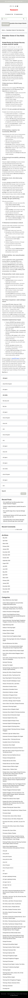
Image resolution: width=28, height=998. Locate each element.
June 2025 (5, 569)
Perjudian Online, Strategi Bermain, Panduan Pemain (14, 810)
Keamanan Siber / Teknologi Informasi (11, 739)
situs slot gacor (6, 434)
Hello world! (19, 529)
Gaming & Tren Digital (8, 665)
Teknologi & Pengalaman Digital (10, 955)
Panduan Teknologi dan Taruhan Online (11, 807)
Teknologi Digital (6, 970)
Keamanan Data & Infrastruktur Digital (11, 715)
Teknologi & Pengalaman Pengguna (11, 958)
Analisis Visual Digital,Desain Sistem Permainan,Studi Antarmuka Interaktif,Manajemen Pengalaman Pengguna (14, 616)
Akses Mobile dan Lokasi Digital (10, 600)
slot (4, 429)
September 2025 (6, 560)
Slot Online (5, 887)
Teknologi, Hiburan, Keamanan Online (11, 982)
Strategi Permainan (7, 941)
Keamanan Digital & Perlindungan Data (11, 723)
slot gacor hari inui (7, 885)
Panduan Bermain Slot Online (9, 760)
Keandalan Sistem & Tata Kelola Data (11, 742)
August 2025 (5, 563)
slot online (5, 468)
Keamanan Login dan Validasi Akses (11, 733)
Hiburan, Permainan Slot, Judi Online (11, 683)
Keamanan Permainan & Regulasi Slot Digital (13, 736)
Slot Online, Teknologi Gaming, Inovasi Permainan (14, 921)
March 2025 (5, 577)
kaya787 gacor (15, 358)
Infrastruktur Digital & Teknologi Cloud (11, 698)
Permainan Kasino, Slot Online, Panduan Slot (13, 818)
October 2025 (6, 557)
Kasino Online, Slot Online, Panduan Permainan (13, 703)
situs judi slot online (7, 859)
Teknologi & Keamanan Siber (9, 950)
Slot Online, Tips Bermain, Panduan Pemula (12, 924)
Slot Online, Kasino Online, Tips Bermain (12, 903)
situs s (4, 417)
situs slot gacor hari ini (8, 867)
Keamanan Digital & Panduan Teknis (11, 720)
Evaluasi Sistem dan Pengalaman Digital (12, 636)
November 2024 (6, 589)
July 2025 (5, 566)
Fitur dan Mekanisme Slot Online (10, 643)
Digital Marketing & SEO (8, 624)
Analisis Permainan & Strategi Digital (11, 611)
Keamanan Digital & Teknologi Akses (11, 726)
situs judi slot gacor (7, 856)
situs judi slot (6, 853)
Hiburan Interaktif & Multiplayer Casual (11, 680)
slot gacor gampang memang (9, 876)
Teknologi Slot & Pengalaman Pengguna (12, 980)
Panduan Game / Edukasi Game (10, 769)
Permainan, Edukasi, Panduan (9, 833)
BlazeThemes (15, 995)
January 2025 (6, 583)
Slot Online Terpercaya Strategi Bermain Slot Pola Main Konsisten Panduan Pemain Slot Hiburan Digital (14, 892)
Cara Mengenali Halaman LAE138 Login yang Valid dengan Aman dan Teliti (12, 1)
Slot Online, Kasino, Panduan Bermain (11, 906)
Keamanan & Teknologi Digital (9, 706)
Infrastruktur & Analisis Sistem (10, 686)
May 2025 (5, 572)
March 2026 (5, 543)
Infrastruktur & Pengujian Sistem (10, 695)
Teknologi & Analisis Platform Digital (11, 947)
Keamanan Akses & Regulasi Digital (11, 709)
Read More (4, 372)
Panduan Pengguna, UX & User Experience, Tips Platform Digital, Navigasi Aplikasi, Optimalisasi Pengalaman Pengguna (13, 794)
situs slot (5, 423)
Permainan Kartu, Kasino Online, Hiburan (12, 816)
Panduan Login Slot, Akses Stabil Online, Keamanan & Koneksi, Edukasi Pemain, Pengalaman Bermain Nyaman (14, 779)
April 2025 (5, 574)
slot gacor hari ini (7, 882)
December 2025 (6, 552)
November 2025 (6, 554)
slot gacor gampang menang (9, 879)
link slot (4, 406)
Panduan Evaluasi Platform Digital (10, 766)
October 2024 (6, 592)
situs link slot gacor (7, 383)
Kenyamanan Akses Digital (9, 745)
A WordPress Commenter (9, 529)
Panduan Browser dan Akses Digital (11, 763)
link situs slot (6, 400)
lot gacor (8, 417)
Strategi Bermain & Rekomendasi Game (12, 932)
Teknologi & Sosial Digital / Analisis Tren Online (13, 964)
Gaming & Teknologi (7, 662)
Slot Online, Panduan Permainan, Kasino (12, 909)
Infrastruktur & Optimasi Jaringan (10, 692)
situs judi (5, 850)
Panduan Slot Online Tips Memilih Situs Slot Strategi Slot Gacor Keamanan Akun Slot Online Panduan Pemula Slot (13, 803)
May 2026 (5, 537)
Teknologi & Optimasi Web (9, 952)
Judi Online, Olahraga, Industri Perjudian (12, 700)
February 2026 (6, 546)
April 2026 (5, 540)
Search (4, 491)
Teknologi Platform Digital (9, 977)
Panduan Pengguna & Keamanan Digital (11, 790)
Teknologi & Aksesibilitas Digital (10, 944)
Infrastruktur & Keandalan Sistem (10, 689)
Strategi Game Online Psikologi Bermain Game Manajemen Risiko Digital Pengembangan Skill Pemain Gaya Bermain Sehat (13, 937)
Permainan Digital (7, 813)
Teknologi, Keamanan (8, 985)
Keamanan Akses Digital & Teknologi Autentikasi (14, 712)
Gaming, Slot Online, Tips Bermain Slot (11, 675)
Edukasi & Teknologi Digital (9, 627)
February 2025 (6, 580)
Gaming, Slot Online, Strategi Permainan (12, 672)
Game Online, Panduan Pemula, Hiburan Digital (13, 650)
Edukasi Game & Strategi (8, 630)
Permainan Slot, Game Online (9, 830)
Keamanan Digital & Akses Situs (10, 717)
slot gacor (5, 389)
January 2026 (6, 549)
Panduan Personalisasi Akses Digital (11, 798)
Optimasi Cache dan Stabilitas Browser (11, 755)
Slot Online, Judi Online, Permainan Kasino (12, 901)
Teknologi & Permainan (8, 961)
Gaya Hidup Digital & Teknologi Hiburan (12, 678)
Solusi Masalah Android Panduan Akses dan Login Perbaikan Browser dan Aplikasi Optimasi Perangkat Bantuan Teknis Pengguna (14, 928)
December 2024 (6, 586)
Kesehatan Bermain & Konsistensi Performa (13, 747)
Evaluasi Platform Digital (8, 633)
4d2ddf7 (5, 47)
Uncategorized (6, 988)
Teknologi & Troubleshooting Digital (11, 967)
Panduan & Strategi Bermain (9, 758)
